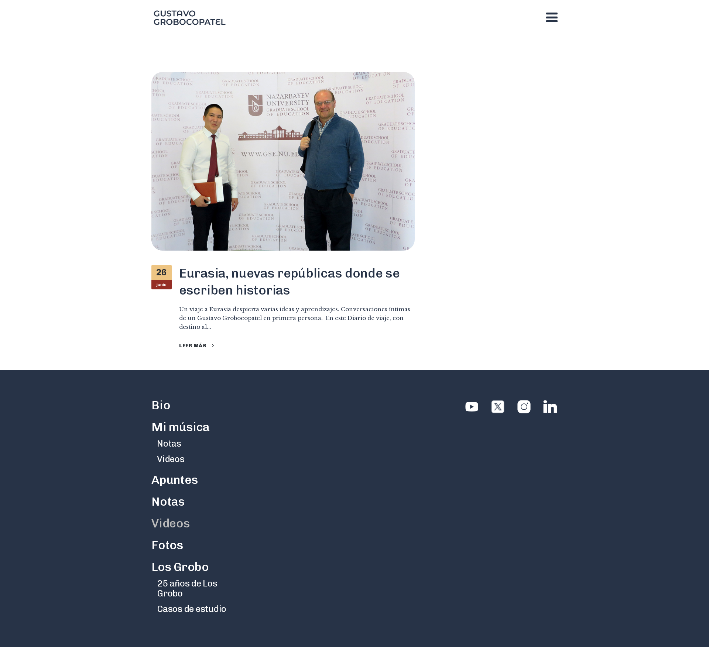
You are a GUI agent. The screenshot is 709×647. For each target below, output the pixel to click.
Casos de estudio (191, 608)
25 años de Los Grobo (187, 588)
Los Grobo (180, 567)
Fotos (167, 545)
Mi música (180, 427)
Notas (169, 443)
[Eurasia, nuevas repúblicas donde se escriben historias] (283, 161)
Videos (171, 459)
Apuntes (174, 480)
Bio (160, 405)
